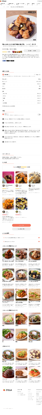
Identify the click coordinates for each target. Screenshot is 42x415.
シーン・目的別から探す (21, 394)
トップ (29, 391)
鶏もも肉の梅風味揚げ (33, 261)
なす (30, 325)
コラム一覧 (30, 394)
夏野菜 (17, 325)
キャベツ (17, 361)
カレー (17, 379)
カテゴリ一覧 (30, 398)
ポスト (8, 60)
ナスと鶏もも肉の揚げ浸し (33, 281)
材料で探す (19, 391)
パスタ (30, 379)
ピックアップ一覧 (31, 396)
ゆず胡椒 (5, 103)
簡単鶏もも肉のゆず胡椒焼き (21, 281)
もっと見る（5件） (21, 228)
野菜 (3, 325)
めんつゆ (5, 93)
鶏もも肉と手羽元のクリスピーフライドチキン (8, 302)
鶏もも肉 (4, 79)
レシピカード (38, 4)
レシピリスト (30, 393)
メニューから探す (20, 393)
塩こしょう (4, 81)
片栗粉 (3, 83)
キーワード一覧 (30, 399)
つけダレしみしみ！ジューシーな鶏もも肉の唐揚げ (21, 302)
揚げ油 (3, 88)
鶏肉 (16, 341)
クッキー (30, 361)
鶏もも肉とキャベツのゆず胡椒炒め (34, 302)
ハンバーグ (4, 379)
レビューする (21, 225)
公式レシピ (28, 4)
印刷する (13, 60)
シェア (4, 60)
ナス (3, 86)
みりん (4, 95)
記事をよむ (33, 4)
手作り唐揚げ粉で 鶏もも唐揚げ (8, 261)
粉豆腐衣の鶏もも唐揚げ (6, 281)
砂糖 (4, 98)
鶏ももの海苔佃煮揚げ (20, 261)
